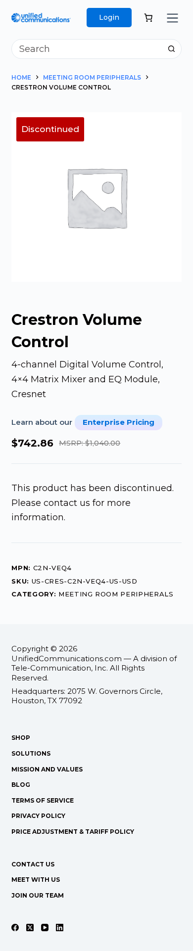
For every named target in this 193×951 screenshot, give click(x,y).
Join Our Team (37, 895)
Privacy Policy (38, 815)
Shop (20, 737)
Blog (20, 784)
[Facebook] (15, 927)
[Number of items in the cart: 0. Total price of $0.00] (148, 17)
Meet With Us (35, 879)
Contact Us (32, 864)
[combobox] (87, 49)
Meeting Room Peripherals (116, 594)
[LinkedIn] (59, 927)
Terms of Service (42, 800)
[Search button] (171, 49)
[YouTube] (44, 927)
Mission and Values (47, 769)
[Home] (41, 19)
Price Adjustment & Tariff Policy (72, 831)
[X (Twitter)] (30, 927)
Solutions (30, 753)
